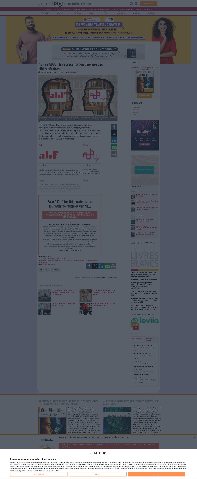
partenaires (22, 462)
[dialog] (98, 464)
